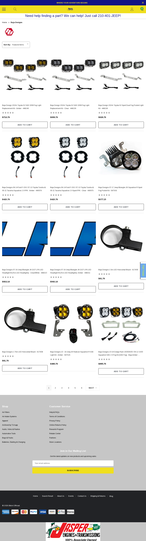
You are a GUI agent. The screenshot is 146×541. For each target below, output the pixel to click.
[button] (73, 531)
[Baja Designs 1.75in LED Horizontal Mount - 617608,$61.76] (25, 322)
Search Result (47, 496)
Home (35, 496)
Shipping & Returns (97, 496)
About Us (60, 496)
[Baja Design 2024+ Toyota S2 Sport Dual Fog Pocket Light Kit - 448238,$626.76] (121, 76)
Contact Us (82, 496)
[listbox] (21, 45)
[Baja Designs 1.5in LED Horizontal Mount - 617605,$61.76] (121, 240)
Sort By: (7, 45)
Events (71, 496)
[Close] (142, 2)
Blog (111, 496)
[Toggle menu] (4, 9)
